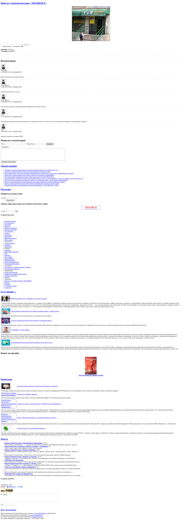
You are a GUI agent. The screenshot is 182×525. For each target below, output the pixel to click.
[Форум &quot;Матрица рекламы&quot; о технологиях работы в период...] (9, 421)
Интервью (8, 236)
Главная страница (10, 221)
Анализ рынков (9, 166)
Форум (4, 439)
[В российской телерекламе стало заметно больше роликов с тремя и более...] (6, 314)
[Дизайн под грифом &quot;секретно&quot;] (9, 395)
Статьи (7, 233)
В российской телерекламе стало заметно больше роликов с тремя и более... (35, 311)
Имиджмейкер (9, 259)
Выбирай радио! (10, 260)
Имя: (3, 144)
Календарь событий (11, 272)
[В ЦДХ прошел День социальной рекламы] (6, 431)
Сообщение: (5, 147)
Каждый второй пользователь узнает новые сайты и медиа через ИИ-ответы (29, 177)
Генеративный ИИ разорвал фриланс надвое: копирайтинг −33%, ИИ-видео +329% (32, 185)
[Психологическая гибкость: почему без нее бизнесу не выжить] (6, 389)
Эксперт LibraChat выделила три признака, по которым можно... (32, 320)
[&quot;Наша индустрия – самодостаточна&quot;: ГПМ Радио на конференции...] (9, 407)
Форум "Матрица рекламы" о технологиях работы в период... (37, 417)
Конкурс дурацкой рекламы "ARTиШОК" (18, 281)
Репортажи (8, 235)
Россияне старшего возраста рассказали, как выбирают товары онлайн (27, 172)
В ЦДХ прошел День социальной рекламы (31, 428)
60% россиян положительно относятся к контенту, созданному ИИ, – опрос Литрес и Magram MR (36, 180)
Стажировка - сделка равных (20, 330)
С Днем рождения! (11, 286)
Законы (7, 277)
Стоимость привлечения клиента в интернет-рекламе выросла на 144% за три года (31, 170)
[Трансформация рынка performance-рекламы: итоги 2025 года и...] (6, 345)
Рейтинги (8, 245)
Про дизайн (8, 257)
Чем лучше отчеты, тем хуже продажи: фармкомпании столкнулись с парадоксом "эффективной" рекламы (39, 173)
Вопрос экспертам (10, 230)
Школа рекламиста (11, 238)
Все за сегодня (9, 223)
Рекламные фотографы (12, 264)
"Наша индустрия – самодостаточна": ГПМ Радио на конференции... (39, 404)
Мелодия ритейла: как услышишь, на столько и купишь (29, 298)
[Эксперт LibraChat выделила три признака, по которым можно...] (6, 323)
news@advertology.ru (36, 515)
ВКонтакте (12, 486)
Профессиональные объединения (15, 274)
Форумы (7, 284)
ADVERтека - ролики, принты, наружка (18, 267)
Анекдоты (8, 287)
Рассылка (6, 189)
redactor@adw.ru (37, 517)
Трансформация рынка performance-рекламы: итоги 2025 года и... (32, 342)
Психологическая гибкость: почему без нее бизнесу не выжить (37, 386)
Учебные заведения (11, 276)
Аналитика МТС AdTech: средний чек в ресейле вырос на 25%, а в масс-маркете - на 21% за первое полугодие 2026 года (44, 178)
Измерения (8, 247)
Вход (3, 510)
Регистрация (11, 510)
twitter (21, 486)
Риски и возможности (12, 262)
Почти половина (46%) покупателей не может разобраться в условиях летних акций (32, 183)
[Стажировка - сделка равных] (6, 333)
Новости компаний (11, 228)
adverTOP (8, 224)
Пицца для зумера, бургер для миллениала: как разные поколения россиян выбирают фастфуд (35, 182)
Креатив (7, 255)
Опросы (7, 282)
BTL (6, 253)
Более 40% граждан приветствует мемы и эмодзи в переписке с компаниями (29, 175)
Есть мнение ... (9, 231)
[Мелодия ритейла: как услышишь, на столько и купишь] (6, 301)
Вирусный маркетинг (12, 252)
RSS (4, 486)
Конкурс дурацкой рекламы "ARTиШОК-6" (23, 3)
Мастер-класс (9, 240)
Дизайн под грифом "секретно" (27, 394)
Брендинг (8, 250)
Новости (7, 226)
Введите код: (31, 144)
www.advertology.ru (41, 513)
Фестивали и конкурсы (12, 269)
